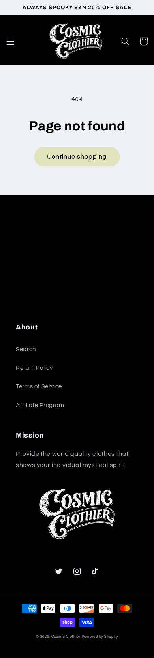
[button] (10, 41)
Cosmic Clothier (66, 637)
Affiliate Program (40, 405)
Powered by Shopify (100, 637)
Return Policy (34, 368)
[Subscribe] (129, 295)
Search (26, 349)
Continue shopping (77, 156)
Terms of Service (39, 387)
